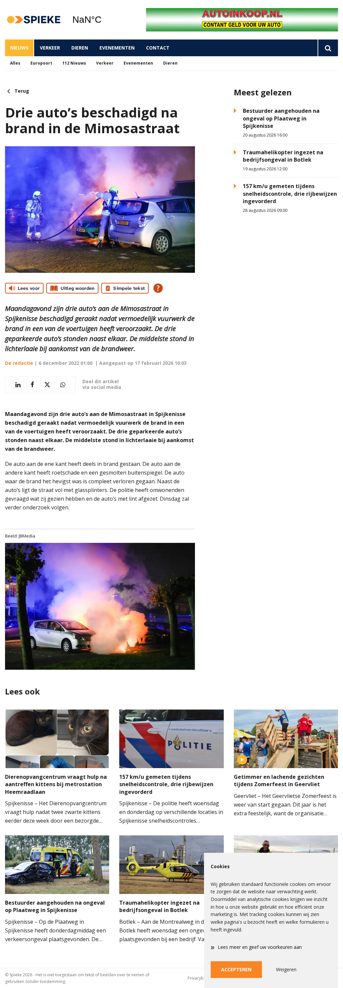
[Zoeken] (328, 47)
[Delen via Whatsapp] (62, 385)
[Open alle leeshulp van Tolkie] (158, 288)
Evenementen (117, 48)
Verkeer (50, 48)
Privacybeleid (200, 978)
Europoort (41, 63)
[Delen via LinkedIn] (17, 385)
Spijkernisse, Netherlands (104, 19)
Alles (15, 63)
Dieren (79, 48)
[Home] (33, 20)
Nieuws (19, 48)
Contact (157, 48)
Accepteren (236, 969)
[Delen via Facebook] (32, 385)
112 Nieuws (74, 63)
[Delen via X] (47, 385)
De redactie (19, 363)
